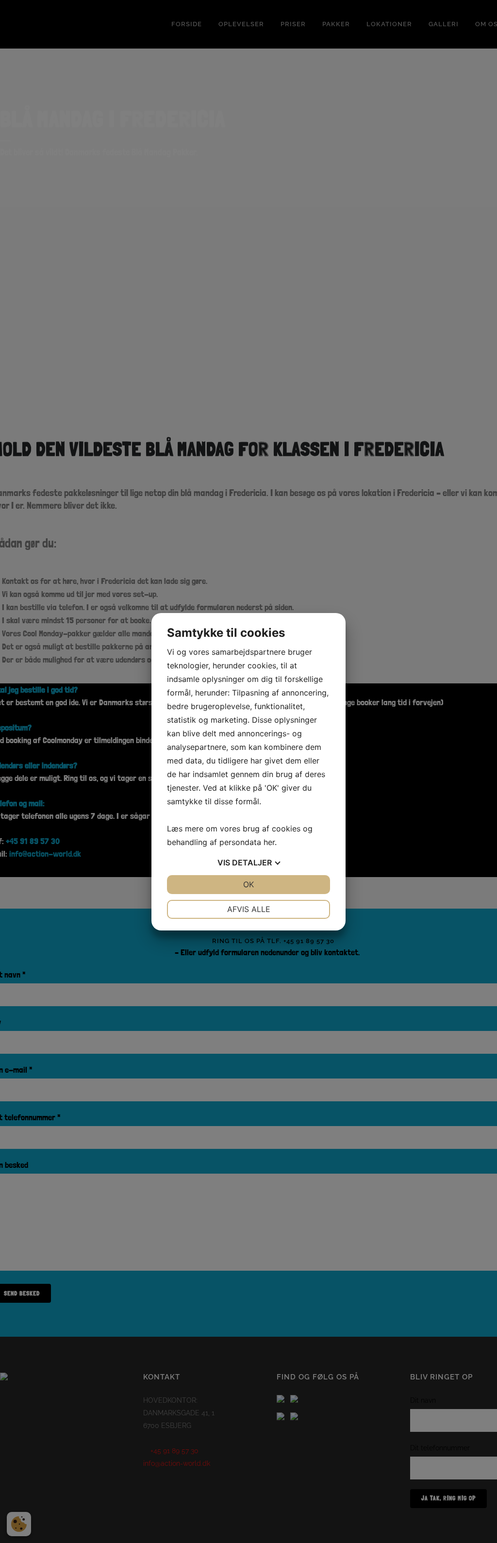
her (269, 842)
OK (248, 884)
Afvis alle (248, 909)
